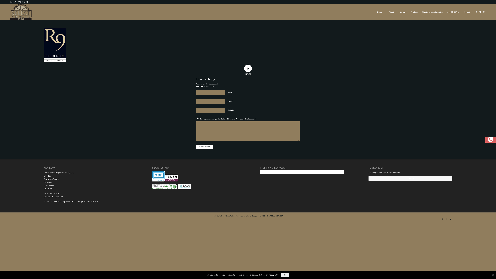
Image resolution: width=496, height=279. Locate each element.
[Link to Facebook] (476, 12)
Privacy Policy (229, 216)
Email (230, 101)
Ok (285, 275)
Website (231, 110)
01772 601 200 (54, 193)
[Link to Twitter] (480, 12)
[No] (492, 275)
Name (231, 92)
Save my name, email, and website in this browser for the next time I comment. (228, 119)
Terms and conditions (243, 216)
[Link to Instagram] (484, 12)
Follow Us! (410, 178)
